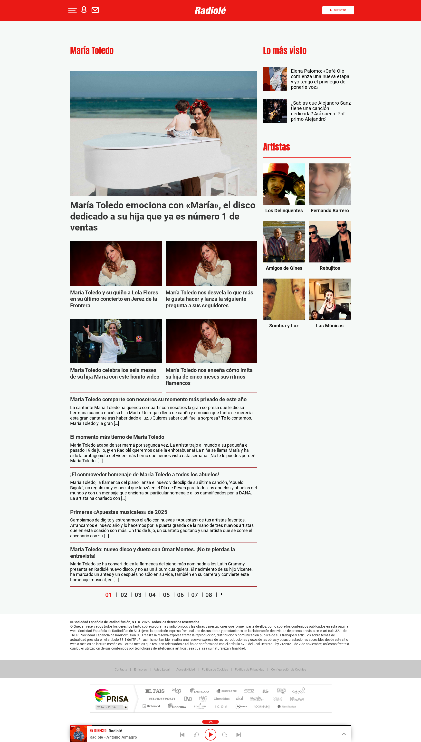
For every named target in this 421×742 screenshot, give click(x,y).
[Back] (182, 735)
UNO (188, 699)
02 (124, 594)
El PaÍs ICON (220, 706)
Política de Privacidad (249, 669)
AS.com (263, 691)
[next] (221, 594)
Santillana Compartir (227, 691)
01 (108, 594)
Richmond (152, 706)
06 (180, 594)
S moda (241, 706)
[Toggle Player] (343, 734)
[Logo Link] (210, 10)
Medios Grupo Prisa (111, 707)
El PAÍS (155, 691)
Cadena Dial (239, 699)
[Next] (238, 735)
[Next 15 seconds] (224, 735)
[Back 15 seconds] (196, 735)
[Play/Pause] (210, 735)
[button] (72, 10)
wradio (202, 699)
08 (208, 594)
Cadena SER (247, 691)
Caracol (297, 691)
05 (166, 594)
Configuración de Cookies (288, 669)
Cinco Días (221, 699)
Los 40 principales (178, 691)
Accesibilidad (185, 669)
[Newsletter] (96, 10)
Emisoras (140, 669)
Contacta (121, 669)
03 (138, 594)
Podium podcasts (200, 706)
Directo (340, 10)
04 (152, 594)
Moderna (176, 706)
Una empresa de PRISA (111, 695)
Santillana (201, 691)
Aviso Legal (162, 669)
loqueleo (263, 706)
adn (279, 691)
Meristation (286, 706)
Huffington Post (161, 699)
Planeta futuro (275, 699)
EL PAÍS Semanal (257, 699)
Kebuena (293, 699)
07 (194, 594)
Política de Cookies (215, 669)
